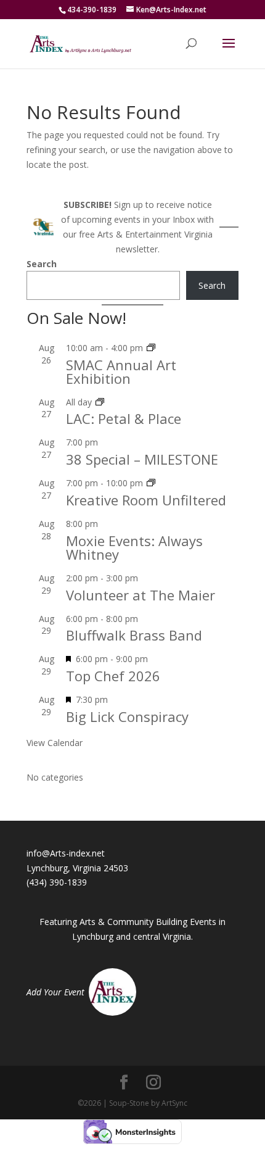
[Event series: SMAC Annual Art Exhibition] (151, 348)
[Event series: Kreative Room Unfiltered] (151, 483)
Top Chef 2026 (113, 675)
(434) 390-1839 (56, 882)
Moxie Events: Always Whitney (134, 547)
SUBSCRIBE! (87, 204)
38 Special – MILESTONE (142, 459)
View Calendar (54, 743)
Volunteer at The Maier (140, 595)
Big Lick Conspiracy (127, 716)
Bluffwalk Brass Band (134, 635)
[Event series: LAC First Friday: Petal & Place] (100, 402)
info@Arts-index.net (65, 853)
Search (41, 264)
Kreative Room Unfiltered (146, 500)
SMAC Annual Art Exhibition (121, 371)
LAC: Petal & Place (123, 418)
